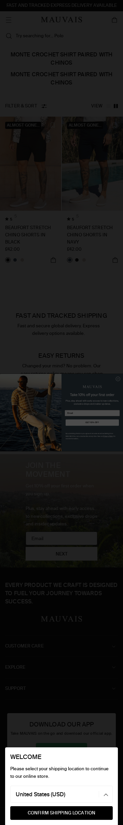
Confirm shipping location (61, 812)
